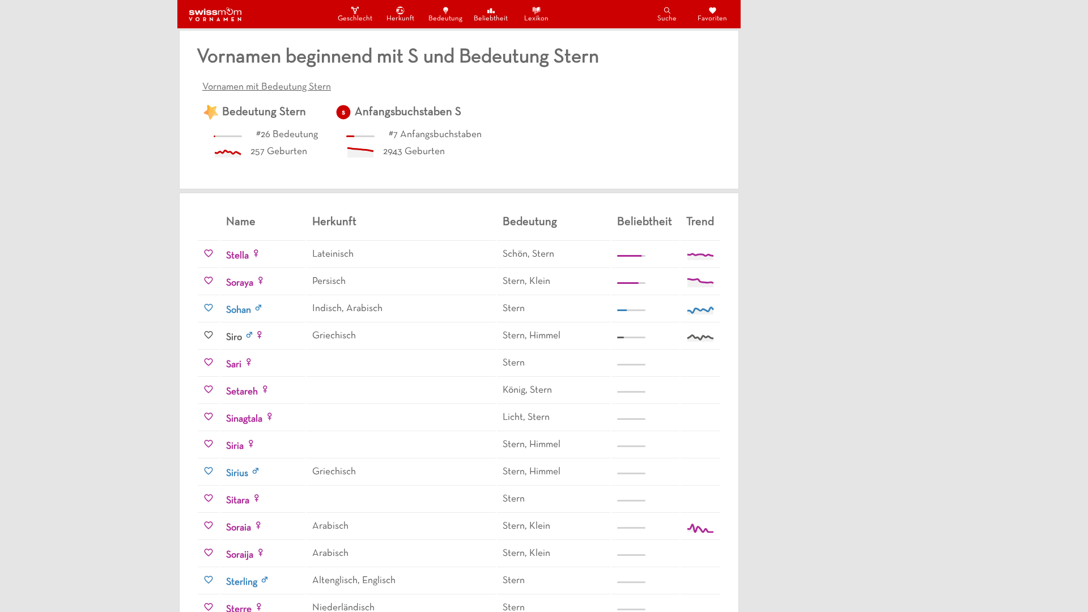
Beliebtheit (491, 18)
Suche (667, 18)
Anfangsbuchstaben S (408, 112)
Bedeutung (445, 18)
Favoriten (712, 18)
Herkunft (400, 18)
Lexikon (536, 18)
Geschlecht (355, 18)
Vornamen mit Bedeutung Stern (266, 87)
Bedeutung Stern (264, 112)
